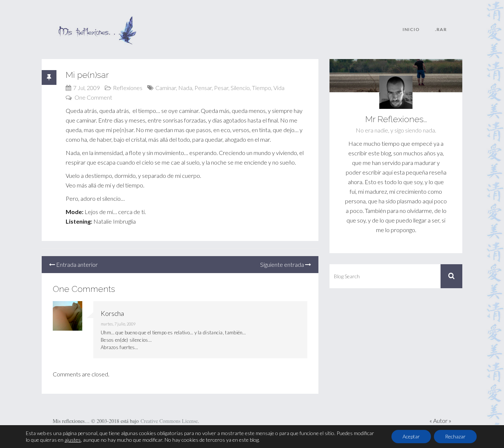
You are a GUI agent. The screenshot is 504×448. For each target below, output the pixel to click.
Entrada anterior (76, 264)
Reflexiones (127, 87)
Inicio (411, 29)
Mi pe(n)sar (87, 75)
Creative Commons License (169, 420)
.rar (441, 29)
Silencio (240, 87)
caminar (165, 87)
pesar (221, 87)
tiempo (261, 87)
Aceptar (411, 436)
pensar (203, 87)
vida (278, 87)
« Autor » (440, 420)
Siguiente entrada (282, 264)
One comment (93, 97)
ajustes (73, 440)
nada (185, 87)
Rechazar (455, 436)
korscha (112, 313)
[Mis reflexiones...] (97, 20)
